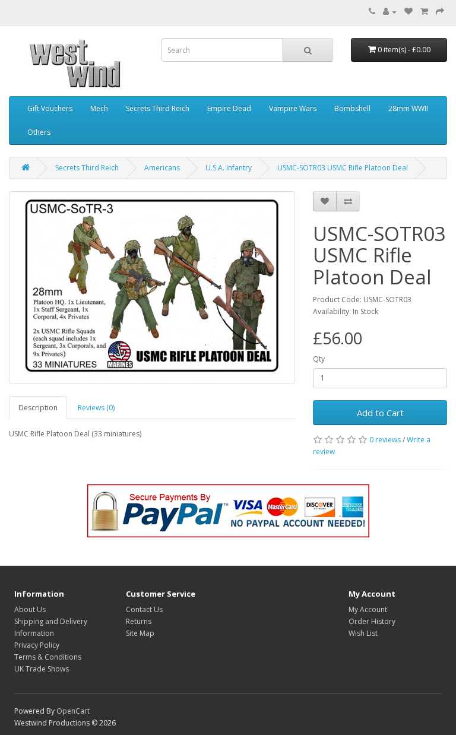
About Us (30, 609)
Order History (372, 621)
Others (38, 132)
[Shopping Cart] (424, 12)
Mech (99, 108)
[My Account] (390, 12)
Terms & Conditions (47, 657)
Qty (319, 359)
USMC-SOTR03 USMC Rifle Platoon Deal (342, 168)
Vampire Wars (292, 108)
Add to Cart (380, 413)
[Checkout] (440, 12)
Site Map (140, 633)
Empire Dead (229, 108)
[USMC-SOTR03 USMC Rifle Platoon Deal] (152, 287)
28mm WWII (408, 108)
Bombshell (352, 108)
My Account (368, 609)
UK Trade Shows (41, 669)
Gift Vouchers (49, 108)
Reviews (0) (96, 408)
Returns (138, 621)
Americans (162, 168)
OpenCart (73, 711)
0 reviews (385, 440)
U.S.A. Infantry (228, 168)
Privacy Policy (36, 645)
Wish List (363, 633)
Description (38, 408)
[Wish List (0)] (408, 12)
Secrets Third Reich (157, 108)
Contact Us (144, 609)
